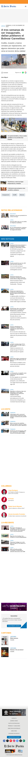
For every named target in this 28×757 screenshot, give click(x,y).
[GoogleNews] (17, 741)
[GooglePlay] (24, 741)
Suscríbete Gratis (14, 626)
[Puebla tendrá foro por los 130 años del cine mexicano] (5, 266)
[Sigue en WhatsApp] (23, 72)
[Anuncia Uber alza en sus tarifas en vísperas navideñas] (5, 221)
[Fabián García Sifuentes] (4, 507)
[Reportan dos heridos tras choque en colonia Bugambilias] (5, 536)
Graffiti (14, 194)
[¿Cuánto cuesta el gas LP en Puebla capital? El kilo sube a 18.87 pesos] (5, 348)
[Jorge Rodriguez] (4, 492)
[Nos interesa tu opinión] (14, 712)
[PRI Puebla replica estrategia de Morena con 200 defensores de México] (5, 362)
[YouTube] (11, 741)
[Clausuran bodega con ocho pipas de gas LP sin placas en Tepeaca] (5, 542)
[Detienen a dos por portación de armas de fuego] (5, 215)
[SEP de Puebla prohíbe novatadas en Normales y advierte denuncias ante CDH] (5, 549)
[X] (7, 741)
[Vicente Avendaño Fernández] (4, 515)
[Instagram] (14, 741)
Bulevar (22, 194)
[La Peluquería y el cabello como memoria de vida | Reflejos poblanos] (5, 379)
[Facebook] (4, 741)
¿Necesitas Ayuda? (14, 737)
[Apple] (20, 741)
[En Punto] (4, 500)
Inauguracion (5, 194)
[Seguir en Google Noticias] (25, 72)
